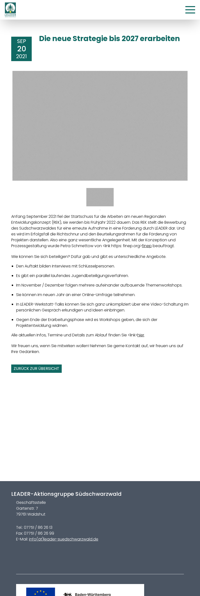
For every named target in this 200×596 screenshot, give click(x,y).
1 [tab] (100, 210)
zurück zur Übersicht (36, 368)
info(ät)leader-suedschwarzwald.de (63, 539)
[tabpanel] (100, 197)
